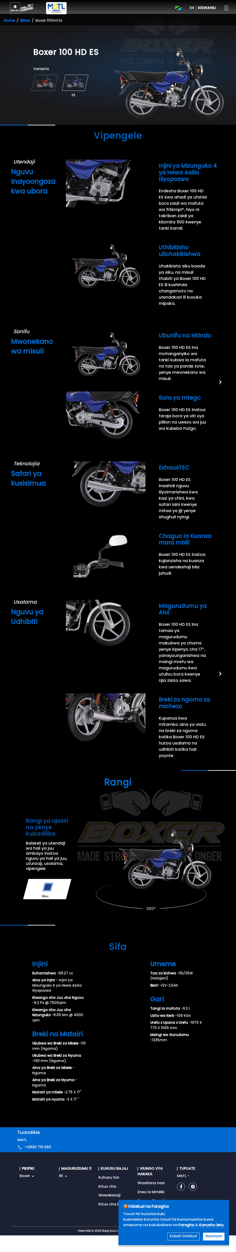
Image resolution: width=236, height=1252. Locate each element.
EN (192, 8)
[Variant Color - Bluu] (48, 887)
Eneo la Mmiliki (151, 1192)
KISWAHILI (207, 8)
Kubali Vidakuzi (183, 1236)
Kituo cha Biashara (116, 1204)
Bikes (25, 21)
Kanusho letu (211, 1225)
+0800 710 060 (38, 1147)
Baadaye (214, 1236)
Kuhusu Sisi (108, 1178)
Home (9, 21)
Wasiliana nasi (151, 1183)
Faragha (187, 1225)
